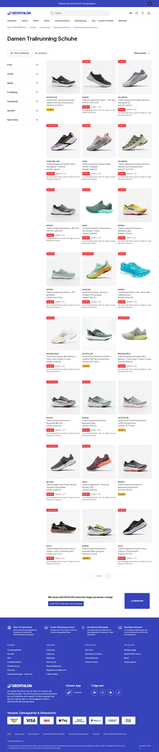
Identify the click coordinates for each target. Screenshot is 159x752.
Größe (10, 74)
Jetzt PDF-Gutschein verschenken (65, 603)
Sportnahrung (81, 21)
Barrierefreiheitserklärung (115, 734)
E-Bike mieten (52, 674)
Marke (10, 83)
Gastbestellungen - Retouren (20, 674)
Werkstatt (123, 21)
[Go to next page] (108, 576)
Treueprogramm (14, 650)
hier (59, 748)
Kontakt (10, 654)
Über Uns (89, 650)
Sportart (11, 110)
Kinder (47, 21)
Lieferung (50, 650)
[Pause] (150, 4)
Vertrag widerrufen (15, 741)
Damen (25, 21)
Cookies (96, 734)
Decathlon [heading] (90, 645)
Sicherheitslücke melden (54, 734)
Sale (94, 21)
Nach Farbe (12, 120)
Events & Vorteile (106, 21)
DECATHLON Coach (132, 654)
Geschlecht (12, 101)
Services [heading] (50, 645)
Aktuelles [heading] (129, 645)
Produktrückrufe (14, 662)
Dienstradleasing (53, 666)
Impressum (19, 734)
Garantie (11, 670)
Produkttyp (12, 92)
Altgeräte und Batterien (56, 670)
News (126, 658)
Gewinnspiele (130, 662)
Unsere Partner (91, 662)
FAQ (9, 658)
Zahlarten (50, 654)
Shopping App (130, 650)
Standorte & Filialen (93, 654)
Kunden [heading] (11, 645)
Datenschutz (33, 734)
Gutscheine (51, 662)
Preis (9, 64)
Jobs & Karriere (91, 658)
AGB (9, 734)
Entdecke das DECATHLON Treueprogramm (77, 4)
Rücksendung (13, 666)
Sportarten (12, 21)
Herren (36, 21)
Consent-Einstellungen (79, 734)
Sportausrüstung (62, 21)
